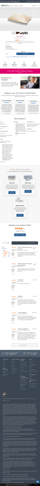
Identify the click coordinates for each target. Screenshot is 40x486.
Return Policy (22, 367)
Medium (4, 364)
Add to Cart (25, 53)
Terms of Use (33, 398)
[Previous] (2, 33)
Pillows (12, 364)
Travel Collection (14, 370)
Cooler (4, 361)
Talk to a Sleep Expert (12, 352)
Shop (11, 5)
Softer (4, 366)
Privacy (18, 482)
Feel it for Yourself (32, 352)
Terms (22, 482)
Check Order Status (23, 362)
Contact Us (22, 374)
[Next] (38, 33)
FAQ (21, 373)
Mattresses (13, 361)
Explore (16, 5)
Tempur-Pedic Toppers (33, 386)
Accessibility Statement (33, 371)
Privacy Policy (27, 398)
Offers (21, 5)
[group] (25, 253)
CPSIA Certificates (32, 369)
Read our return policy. (31, 126)
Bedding (12, 366)
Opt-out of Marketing (24, 382)
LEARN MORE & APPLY (15, 1)
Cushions (13, 373)
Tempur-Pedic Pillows (32, 383)
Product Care (2, 161)
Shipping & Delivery (23, 364)
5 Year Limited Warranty (31, 131)
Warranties (22, 369)
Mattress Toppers (14, 368)
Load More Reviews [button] (23, 345)
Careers (30, 376)
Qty (7, 53)
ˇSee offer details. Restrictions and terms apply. (12, 427)
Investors (30, 378)
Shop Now (12, 192)
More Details (19, 119)
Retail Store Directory (24, 371)
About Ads (22, 387)
